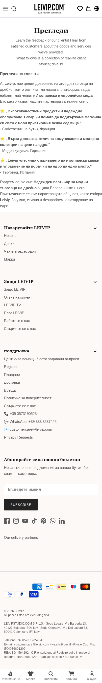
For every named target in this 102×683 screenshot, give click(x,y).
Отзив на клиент (18, 297)
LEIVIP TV (12, 305)
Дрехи (9, 243)
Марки (30, 679)
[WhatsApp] (52, 521)
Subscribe (20, 505)
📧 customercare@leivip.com (28, 429)
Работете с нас (17, 321)
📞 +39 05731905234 (21, 413)
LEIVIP (19, 611)
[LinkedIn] (62, 521)
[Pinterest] (43, 521)
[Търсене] (16, 9)
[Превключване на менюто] (5, 8)
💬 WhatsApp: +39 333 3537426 (30, 421)
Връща (10, 390)
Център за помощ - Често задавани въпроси (41, 359)
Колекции (51, 679)
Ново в (10, 235)
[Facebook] (7, 521)
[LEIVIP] (49, 8)
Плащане (12, 374)
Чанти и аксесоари (20, 251)
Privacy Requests (18, 437)
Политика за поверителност (27, 398)
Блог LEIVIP (14, 313)
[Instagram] (16, 521)
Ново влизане (10, 679)
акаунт (92, 679)
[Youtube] (25, 521)
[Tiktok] (34, 521)
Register (11, 366)
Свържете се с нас (20, 328)
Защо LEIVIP (15, 289)
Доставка (12, 382)
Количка (71, 679)
